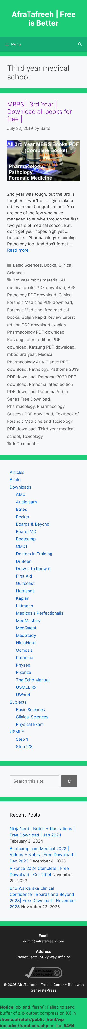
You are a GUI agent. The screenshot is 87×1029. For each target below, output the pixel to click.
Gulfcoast (25, 583)
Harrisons (25, 591)
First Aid (24, 576)
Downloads (20, 487)
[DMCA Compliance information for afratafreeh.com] (43, 977)
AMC (20, 494)
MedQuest (26, 627)
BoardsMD (26, 531)
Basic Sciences (27, 265)
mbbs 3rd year (21, 354)
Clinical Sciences (32, 716)
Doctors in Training (34, 553)
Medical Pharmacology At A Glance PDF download (37, 362)
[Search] (69, 781)
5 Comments (25, 443)
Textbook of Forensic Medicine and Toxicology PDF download (43, 421)
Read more (18, 250)
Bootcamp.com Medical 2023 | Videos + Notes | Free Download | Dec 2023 (43, 854)
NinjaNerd (26, 642)
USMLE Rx (26, 687)
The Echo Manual (33, 679)
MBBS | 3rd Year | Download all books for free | (39, 112)
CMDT (22, 546)
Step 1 (22, 739)
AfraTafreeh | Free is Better (44, 18)
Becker (22, 516)
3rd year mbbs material (35, 280)
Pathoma (24, 657)
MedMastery (28, 620)
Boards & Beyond (33, 524)
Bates (21, 509)
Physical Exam (30, 724)
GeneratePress (44, 990)
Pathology (38, 369)
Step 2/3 (24, 746)
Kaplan (22, 598)
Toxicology (32, 436)
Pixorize (23, 672)
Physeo (23, 665)
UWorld (23, 694)
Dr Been (23, 561)
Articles (17, 472)
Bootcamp (26, 538)
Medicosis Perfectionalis (39, 613)
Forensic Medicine (24, 310)
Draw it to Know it (33, 568)
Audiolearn (26, 502)
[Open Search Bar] (80, 44)
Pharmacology (21, 406)
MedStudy (26, 635)
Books (50, 265)
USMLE (17, 731)
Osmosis (24, 650)
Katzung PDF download (52, 347)
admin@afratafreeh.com (43, 941)
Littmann (24, 605)
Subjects (18, 702)
